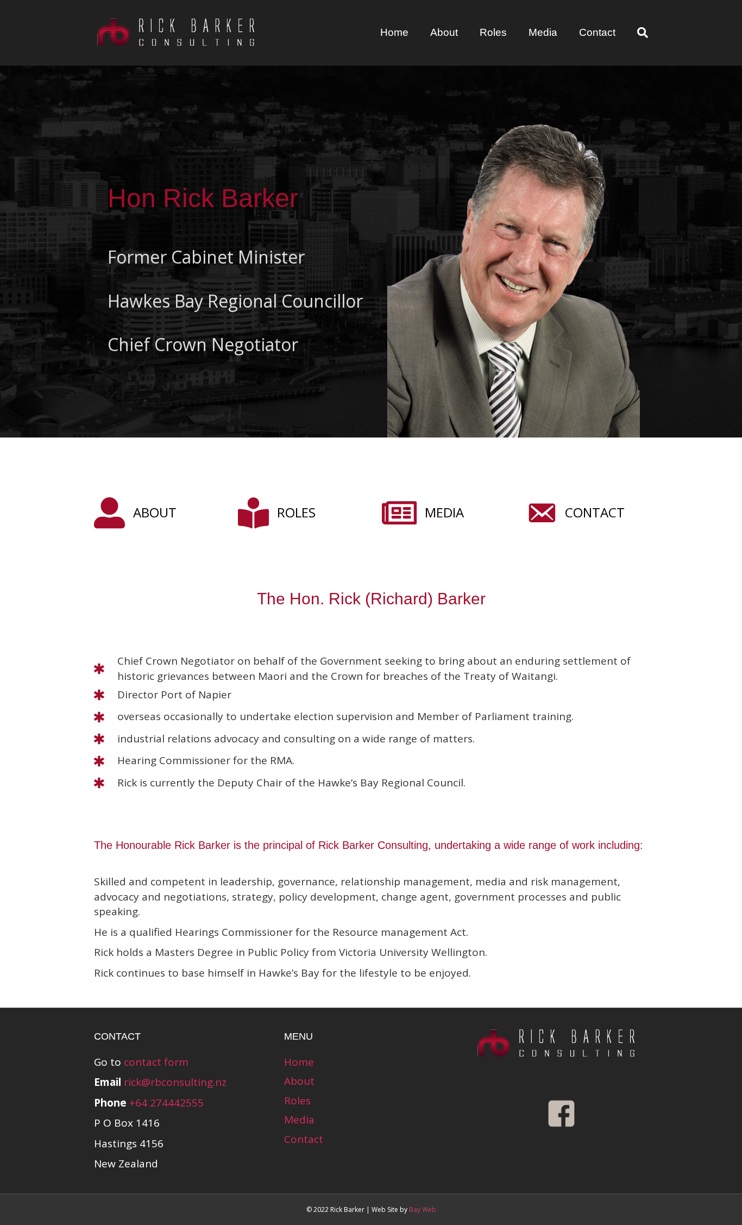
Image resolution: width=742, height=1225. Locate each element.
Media (543, 32)
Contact (597, 32)
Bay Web (422, 1209)
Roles (493, 32)
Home (394, 32)
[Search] (637, 32)
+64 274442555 (166, 1103)
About (444, 32)
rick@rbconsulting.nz (175, 1082)
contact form (156, 1062)
